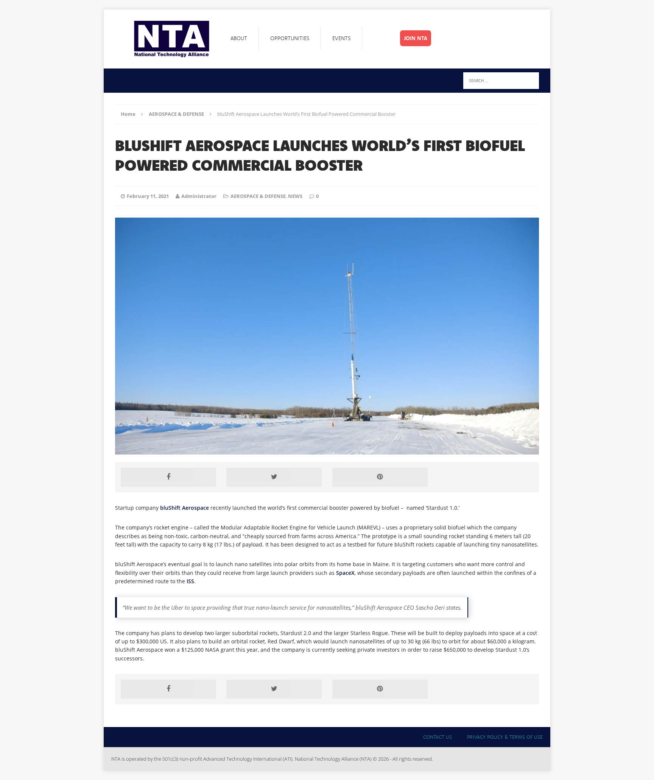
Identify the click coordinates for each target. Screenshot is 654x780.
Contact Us (437, 737)
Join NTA (415, 38)
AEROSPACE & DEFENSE (258, 196)
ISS (190, 581)
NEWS (295, 196)
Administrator (198, 196)
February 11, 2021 (148, 196)
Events (341, 38)
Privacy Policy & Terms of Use (505, 737)
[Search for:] (501, 80)
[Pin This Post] (380, 477)
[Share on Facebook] (168, 477)
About (238, 38)
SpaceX (345, 572)
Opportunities (289, 38)
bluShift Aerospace (184, 507)
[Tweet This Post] (274, 477)
